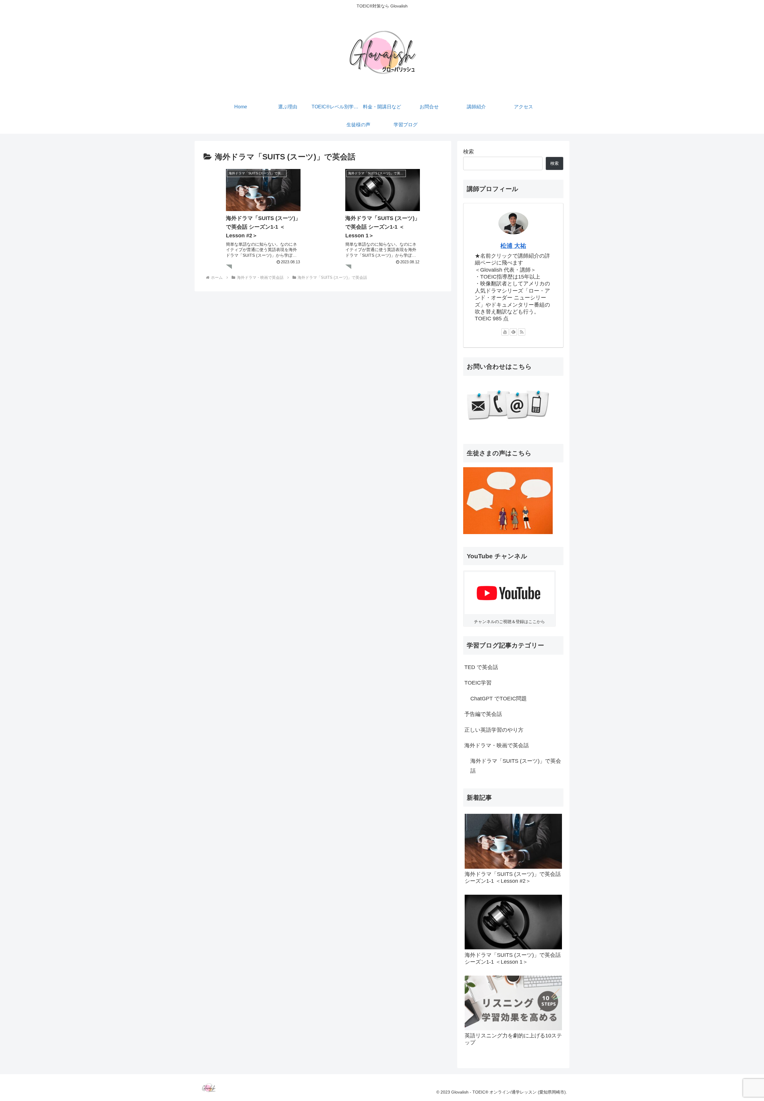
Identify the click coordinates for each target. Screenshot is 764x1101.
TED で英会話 (481, 667)
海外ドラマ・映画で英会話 (496, 745)
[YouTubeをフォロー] (505, 332)
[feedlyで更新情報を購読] (513, 332)
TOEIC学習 (478, 683)
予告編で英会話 (483, 714)
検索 (468, 152)
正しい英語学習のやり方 (493, 730)
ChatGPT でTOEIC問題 (498, 699)
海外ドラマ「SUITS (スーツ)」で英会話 (515, 766)
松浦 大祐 (513, 245)
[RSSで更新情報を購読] (521, 332)
